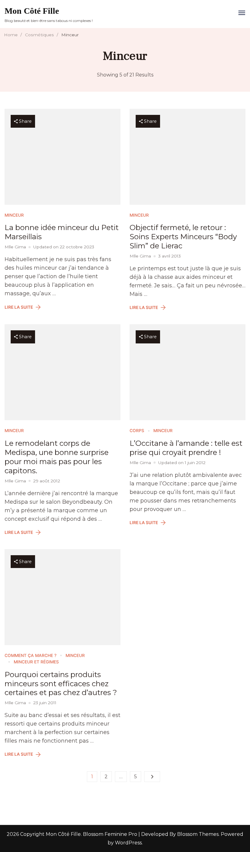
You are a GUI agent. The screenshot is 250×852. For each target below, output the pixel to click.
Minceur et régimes (36, 661)
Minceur (14, 215)
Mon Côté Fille (32, 11)
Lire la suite (19, 307)
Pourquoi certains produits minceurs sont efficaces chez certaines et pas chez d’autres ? (61, 683)
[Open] (241, 12)
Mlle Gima (15, 246)
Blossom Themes (197, 834)
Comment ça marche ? (30, 655)
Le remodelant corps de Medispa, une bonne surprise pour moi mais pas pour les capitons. (57, 457)
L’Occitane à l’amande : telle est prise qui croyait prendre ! (186, 448)
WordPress (128, 843)
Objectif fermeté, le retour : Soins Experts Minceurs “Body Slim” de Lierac (183, 236)
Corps (137, 430)
